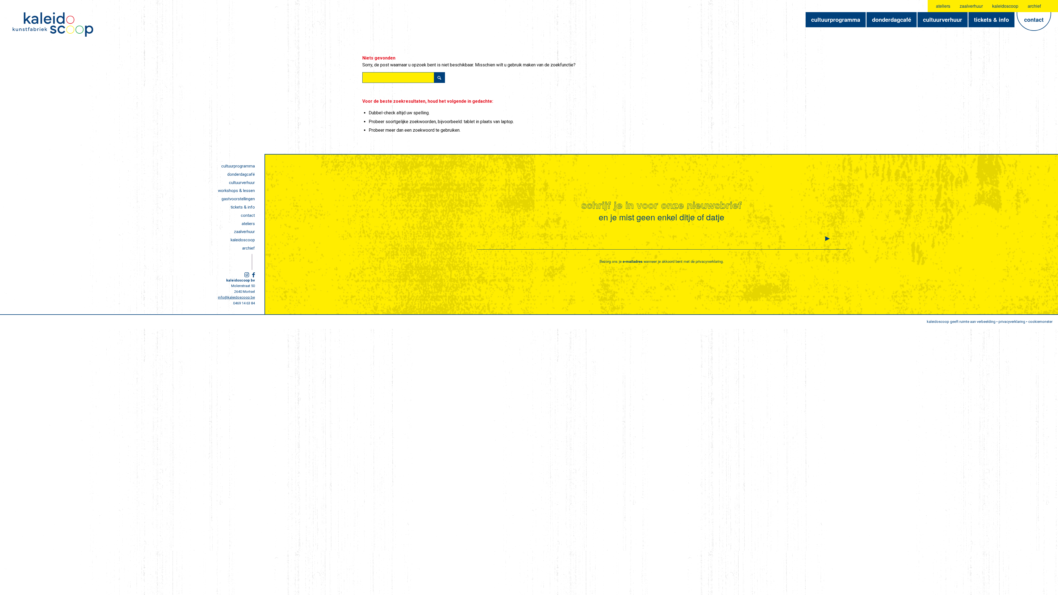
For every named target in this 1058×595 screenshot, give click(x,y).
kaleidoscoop (1005, 6)
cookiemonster (1040, 322)
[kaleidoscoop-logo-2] (52, 24)
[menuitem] (943, 6)
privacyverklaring (709, 261)
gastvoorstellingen (238, 198)
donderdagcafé (241, 174)
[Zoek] (1050, 6)
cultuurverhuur (242, 182)
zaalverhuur (971, 6)
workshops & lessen (236, 190)
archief (1034, 6)
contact (248, 215)
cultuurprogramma (238, 166)
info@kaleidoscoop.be (236, 297)
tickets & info (243, 207)
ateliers (943, 6)
